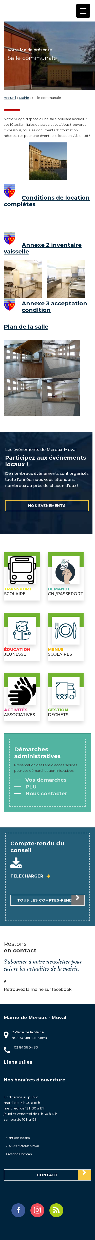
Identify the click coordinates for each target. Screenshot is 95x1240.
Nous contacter (45, 793)
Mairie (24, 98)
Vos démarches (45, 780)
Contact (47, 1175)
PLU (30, 786)
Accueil (10, 98)
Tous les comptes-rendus (47, 900)
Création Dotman (19, 1154)
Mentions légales (18, 1138)
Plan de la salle (26, 326)
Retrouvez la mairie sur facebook (38, 989)
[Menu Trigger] (83, 11)
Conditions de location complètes (47, 201)
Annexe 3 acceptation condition (54, 306)
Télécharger (27, 876)
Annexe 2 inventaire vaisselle (43, 248)
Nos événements (47, 505)
